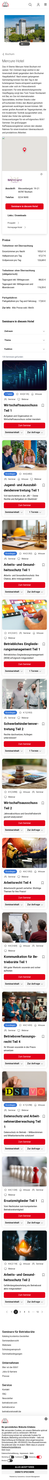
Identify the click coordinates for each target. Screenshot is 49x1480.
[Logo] (5, 4)
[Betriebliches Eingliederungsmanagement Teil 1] (24, 615)
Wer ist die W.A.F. (10, 1367)
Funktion (8, 349)
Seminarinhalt (12, 432)
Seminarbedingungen (12, 1354)
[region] (24, 28)
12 (37, 1312)
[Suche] (30, 5)
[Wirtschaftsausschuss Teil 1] (24, 375)
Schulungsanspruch (11, 1349)
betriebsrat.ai (8, 1407)
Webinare (6, 1345)
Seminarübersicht (10, 1340)
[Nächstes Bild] (43, 29)
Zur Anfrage (33, 432)
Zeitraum (8, 331)
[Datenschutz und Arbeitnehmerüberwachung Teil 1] (24, 1086)
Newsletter (7, 1398)
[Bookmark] (43, 405)
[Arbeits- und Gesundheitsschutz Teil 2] (24, 1246)
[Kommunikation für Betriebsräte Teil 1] (24, 927)
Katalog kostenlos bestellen (15, 1336)
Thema (7, 340)
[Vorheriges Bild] (5, 29)
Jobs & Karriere (9, 1371)
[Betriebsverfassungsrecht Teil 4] (24, 1007)
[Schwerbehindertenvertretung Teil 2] (24, 694)
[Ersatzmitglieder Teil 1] (24, 1172)
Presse (5, 1376)
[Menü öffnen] (45, 4)
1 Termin (33, 512)
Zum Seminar (24, 425)
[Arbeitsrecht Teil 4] (24, 853)
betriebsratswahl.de (11, 1411)
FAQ (4, 1394)
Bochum (9, 54)
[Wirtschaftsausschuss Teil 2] (24, 774)
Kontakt (5, 1389)
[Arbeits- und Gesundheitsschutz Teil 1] (24, 535)
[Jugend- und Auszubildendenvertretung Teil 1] (24, 455)
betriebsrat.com (9, 1402)
